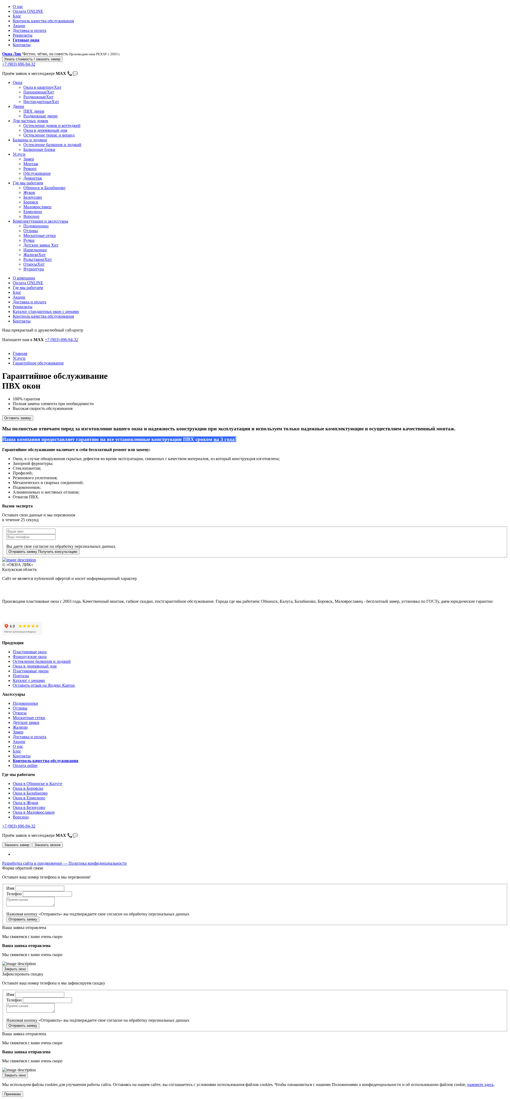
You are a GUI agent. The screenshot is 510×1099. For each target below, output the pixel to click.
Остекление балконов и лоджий (52, 144)
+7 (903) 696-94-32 (61, 339)
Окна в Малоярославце (34, 812)
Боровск (30, 202)
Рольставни (37, 259)
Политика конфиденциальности (98, 863)
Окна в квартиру (42, 87)
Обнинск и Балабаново (44, 187)
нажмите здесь (480, 1084)
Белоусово (32, 197)
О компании (24, 278)
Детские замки (40, 245)
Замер (28, 159)
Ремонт (30, 168)
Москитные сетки (39, 235)
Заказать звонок (48, 845)
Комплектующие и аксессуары (40, 221)
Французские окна (29, 656)
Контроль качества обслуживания (43, 21)
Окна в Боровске (28, 788)
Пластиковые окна (29, 652)
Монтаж (30, 164)
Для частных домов (30, 120)
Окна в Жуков (25, 802)
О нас (18, 6)
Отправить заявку (22, 919)
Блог (17, 16)
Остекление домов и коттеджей (51, 125)
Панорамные (38, 92)
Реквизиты (22, 35)
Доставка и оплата (29, 30)
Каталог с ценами (29, 680)
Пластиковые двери (31, 671)
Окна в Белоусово (29, 807)
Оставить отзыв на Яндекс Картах (44, 685)
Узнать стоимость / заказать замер (32, 59)
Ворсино (31, 216)
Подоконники (36, 226)
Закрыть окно (15, 969)
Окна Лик (11, 54)
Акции (19, 25)
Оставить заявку (17, 418)
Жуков (29, 192)
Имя (10, 888)
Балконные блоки (39, 149)
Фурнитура (33, 269)
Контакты (22, 45)
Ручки (29, 240)
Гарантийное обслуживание (38, 363)
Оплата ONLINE (28, 11)
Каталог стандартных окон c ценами (46, 311)
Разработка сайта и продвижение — (35, 863)
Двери (18, 106)
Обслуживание (37, 173)
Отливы (30, 230)
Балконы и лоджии (30, 140)
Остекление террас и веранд (49, 135)
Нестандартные (41, 101)
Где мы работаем (28, 183)
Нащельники (35, 250)
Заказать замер (16, 845)
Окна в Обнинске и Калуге (37, 783)
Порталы (21, 675)
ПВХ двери (33, 111)
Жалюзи (34, 254)
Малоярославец (37, 207)
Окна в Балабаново (30, 793)
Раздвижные (38, 97)
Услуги (19, 154)
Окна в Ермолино (29, 798)
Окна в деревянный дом (45, 130)
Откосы (34, 264)
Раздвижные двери (40, 116)
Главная (20, 353)
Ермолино (32, 211)
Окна (17, 82)
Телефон (14, 894)
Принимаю (12, 1094)
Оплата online (25, 765)
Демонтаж (32, 178)
